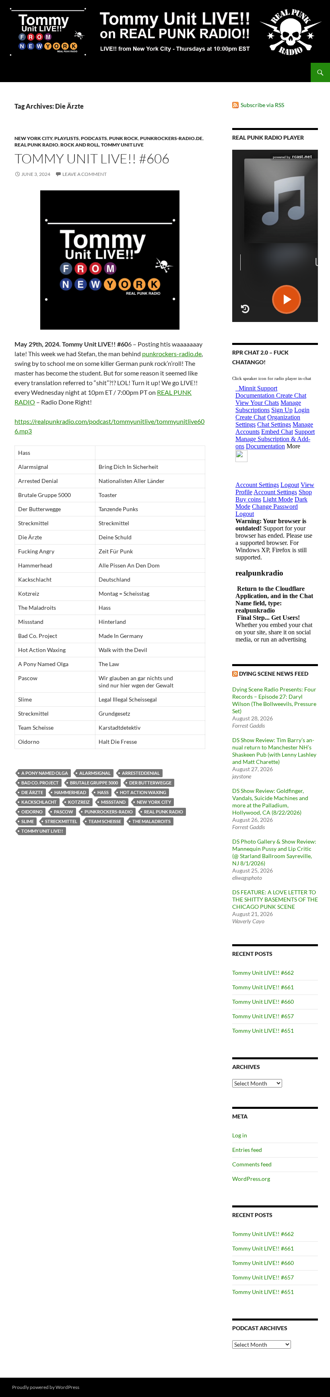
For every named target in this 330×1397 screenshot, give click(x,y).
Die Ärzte (32, 792)
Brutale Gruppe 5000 (94, 782)
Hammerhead (70, 792)
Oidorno (32, 811)
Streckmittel (61, 821)
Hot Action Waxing (143, 792)
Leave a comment (84, 174)
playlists (66, 138)
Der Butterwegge (150, 782)
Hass (103, 792)
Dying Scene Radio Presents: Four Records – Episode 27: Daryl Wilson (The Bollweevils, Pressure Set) (274, 700)
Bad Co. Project (40, 782)
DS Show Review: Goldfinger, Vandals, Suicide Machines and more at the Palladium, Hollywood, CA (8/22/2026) (270, 801)
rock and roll (79, 145)
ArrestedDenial (141, 773)
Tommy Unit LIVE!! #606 (91, 158)
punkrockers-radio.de (171, 138)
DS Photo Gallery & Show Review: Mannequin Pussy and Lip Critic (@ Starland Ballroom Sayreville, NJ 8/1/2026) (274, 852)
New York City (33, 138)
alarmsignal (95, 773)
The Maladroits (151, 821)
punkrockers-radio (109, 811)
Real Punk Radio (36, 145)
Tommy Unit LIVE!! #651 (263, 1030)
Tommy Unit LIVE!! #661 (263, 987)
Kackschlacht (39, 802)
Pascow (63, 811)
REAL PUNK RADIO (163, 811)
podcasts (94, 138)
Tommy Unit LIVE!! (42, 831)
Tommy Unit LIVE (122, 145)
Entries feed (247, 1149)
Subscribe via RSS (262, 104)
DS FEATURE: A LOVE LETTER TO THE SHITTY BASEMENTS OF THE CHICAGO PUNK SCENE (275, 899)
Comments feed (252, 1164)
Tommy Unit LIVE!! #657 (263, 1016)
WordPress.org (251, 1178)
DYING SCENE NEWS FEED (273, 673)
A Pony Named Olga (44, 773)
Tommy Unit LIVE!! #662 (263, 972)
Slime (27, 821)
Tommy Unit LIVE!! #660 (263, 1001)
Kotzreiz (79, 802)
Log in (239, 1135)
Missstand (113, 802)
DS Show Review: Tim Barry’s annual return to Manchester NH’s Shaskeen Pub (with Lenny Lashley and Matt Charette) (274, 751)
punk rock (123, 138)
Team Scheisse (105, 821)
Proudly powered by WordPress (45, 1387)
